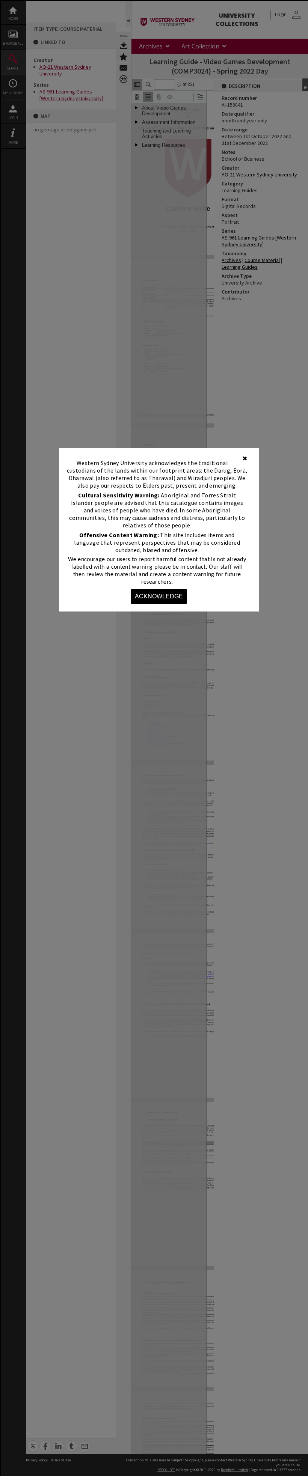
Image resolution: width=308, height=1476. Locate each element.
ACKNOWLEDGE (159, 596)
